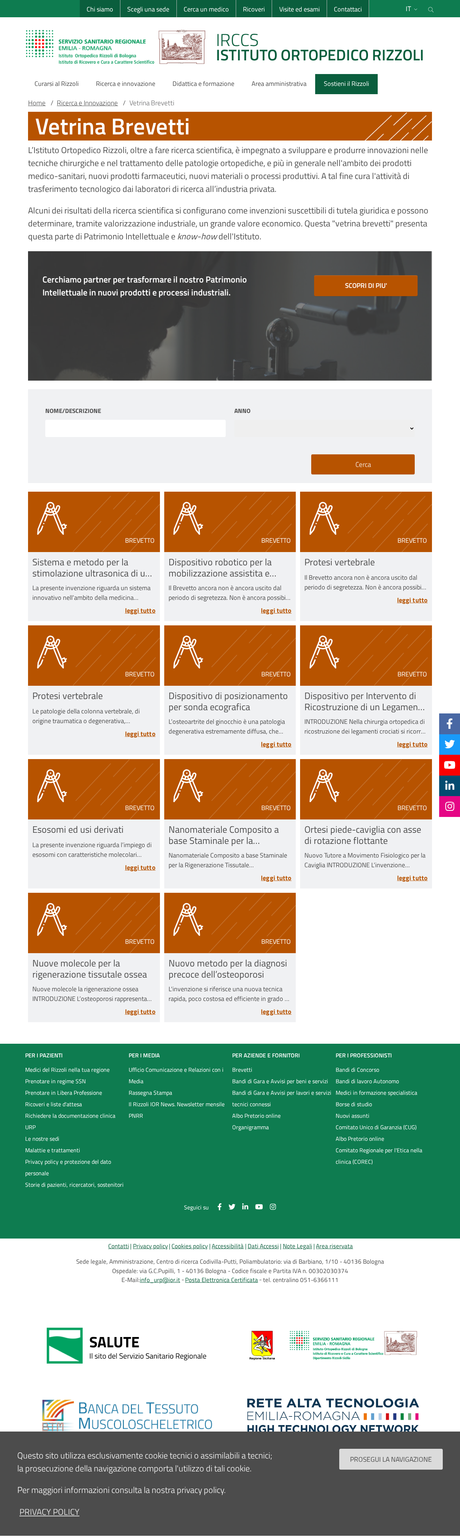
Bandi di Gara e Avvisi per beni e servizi (280, 1081)
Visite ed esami (299, 9)
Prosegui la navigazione (391, 1458)
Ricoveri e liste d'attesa (53, 1104)
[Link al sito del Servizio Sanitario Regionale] (127, 1346)
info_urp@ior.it (160, 1280)
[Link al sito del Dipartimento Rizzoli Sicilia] (333, 1346)
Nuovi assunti (352, 1115)
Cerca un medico (206, 9)
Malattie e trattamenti (52, 1150)
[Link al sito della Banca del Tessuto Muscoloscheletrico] (127, 1416)
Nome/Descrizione (73, 410)
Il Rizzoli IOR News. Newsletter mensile (177, 1104)
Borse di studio (354, 1104)
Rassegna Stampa (150, 1092)
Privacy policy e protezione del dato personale (68, 1167)
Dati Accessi (263, 1246)
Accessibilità (228, 1246)
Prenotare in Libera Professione (63, 1092)
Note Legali (297, 1246)
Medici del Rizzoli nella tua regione (67, 1069)
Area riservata (334, 1246)
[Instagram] (449, 806)
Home (37, 102)
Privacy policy (150, 1246)
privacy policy (49, 1511)
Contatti (118, 1246)
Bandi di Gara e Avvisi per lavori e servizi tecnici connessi (281, 1098)
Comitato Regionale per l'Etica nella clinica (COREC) (379, 1156)
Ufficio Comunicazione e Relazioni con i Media (176, 1075)
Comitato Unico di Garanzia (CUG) (376, 1127)
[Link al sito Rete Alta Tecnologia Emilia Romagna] (333, 1416)
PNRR (136, 1115)
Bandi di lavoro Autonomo (367, 1081)
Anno (242, 410)
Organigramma (250, 1127)
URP (30, 1127)
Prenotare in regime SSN (55, 1081)
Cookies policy (189, 1246)
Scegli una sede (148, 9)
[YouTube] (449, 765)
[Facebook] (449, 723)
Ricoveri (254, 9)
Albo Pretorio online (256, 1115)
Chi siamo (100, 9)
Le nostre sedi (42, 1138)
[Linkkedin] (449, 786)
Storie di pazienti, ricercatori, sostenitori (74, 1184)
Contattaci (348, 9)
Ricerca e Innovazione (87, 102)
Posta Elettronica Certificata (221, 1280)
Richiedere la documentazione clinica (70, 1115)
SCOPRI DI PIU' (366, 285)
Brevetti (242, 1069)
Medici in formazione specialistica (376, 1092)
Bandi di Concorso (357, 1069)
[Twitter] (450, 744)
